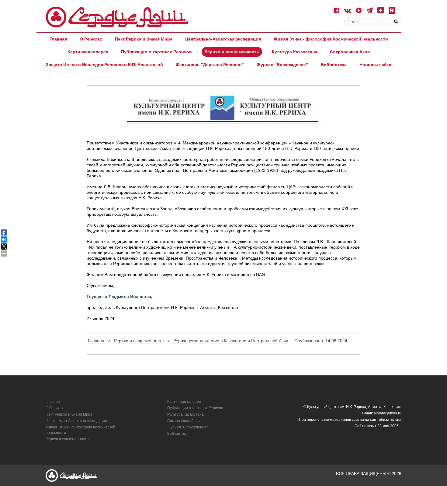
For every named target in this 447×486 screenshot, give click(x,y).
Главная (58, 39)
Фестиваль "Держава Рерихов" (210, 64)
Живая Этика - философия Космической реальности (331, 39)
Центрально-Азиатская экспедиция (223, 39)
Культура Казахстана (294, 51)
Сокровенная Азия (350, 51)
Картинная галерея (88, 51)
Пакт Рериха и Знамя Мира (143, 39)
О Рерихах (91, 39)
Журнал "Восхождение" (282, 64)
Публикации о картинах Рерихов (156, 51)
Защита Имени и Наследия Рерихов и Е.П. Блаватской (104, 64)
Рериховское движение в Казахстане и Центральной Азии (230, 340)
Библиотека (334, 64)
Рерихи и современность (232, 51)
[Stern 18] (117, 17)
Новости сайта (375, 64)
